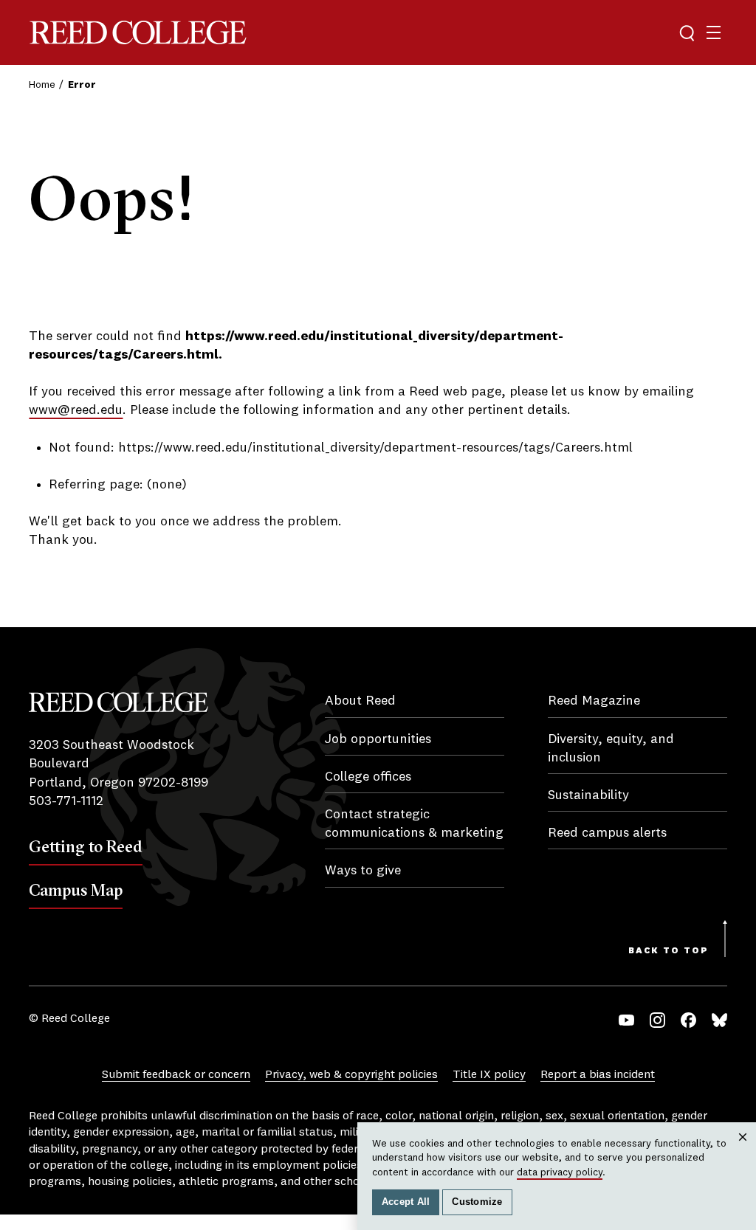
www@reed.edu (76, 410)
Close (743, 1151)
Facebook (688, 1020)
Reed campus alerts (607, 833)
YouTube (626, 1020)
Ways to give (363, 870)
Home (42, 85)
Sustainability (588, 795)
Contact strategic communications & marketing (414, 824)
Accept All (406, 1202)
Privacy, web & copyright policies (351, 1075)
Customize (477, 1202)
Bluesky (719, 1020)
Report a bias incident (597, 1075)
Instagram (657, 1020)
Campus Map (76, 890)
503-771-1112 (66, 801)
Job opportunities (378, 739)
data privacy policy (559, 1172)
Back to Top (668, 951)
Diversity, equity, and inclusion (611, 748)
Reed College (138, 33)
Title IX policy (489, 1075)
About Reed (360, 701)
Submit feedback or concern (176, 1075)
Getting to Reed (85, 846)
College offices (368, 777)
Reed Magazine (594, 701)
